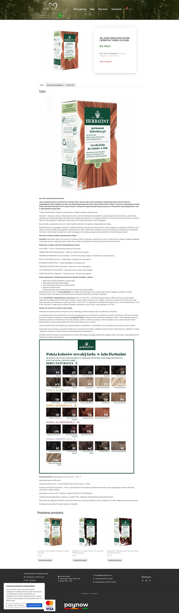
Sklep (92, 9)
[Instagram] (150, 580)
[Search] (60, 15)
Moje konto (103, 9)
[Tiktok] (146, 580)
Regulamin (85, 593)
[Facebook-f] (142, 580)
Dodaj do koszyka (45, 560)
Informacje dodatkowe (55, 85)
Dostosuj (11, 605)
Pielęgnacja (104, 56)
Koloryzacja (122, 53)
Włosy (116, 56)
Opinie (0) (70, 85)
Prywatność (94, 593)
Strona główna (80, 9)
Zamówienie (116, 9)
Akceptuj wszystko (34, 605)
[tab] (41, 85)
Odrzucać (21, 605)
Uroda (111, 56)
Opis (42, 85)
